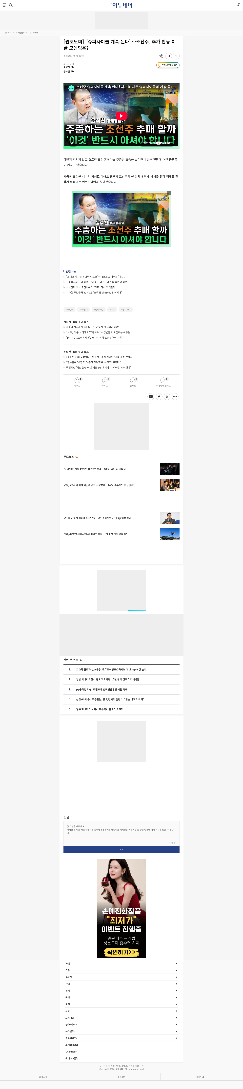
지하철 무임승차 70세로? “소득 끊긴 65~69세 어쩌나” (94, 292)
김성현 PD (68, 67)
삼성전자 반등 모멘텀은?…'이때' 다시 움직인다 (90, 287)
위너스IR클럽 (71, 1058)
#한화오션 (98, 309)
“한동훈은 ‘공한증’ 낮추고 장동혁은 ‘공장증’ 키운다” (93, 362)
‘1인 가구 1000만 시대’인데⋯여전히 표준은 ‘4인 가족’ (94, 337)
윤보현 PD (68, 71)
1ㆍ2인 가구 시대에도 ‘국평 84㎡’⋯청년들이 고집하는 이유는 (98, 332)
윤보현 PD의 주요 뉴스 (76, 352)
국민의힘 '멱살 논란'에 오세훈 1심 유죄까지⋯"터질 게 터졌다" (98, 367)
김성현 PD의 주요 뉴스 (76, 322)
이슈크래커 (33, 32)
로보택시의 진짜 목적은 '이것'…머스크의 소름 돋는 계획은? (97, 282)
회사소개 (43, 1076)
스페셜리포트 (71, 1044)
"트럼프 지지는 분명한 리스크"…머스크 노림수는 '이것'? (95, 276)
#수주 (112, 309)
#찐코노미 (125, 309)
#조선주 (69, 309)
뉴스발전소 (20, 32)
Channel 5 (71, 1051)
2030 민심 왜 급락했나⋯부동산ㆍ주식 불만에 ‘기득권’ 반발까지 (99, 357)
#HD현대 (84, 309)
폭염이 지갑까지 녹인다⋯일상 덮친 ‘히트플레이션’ (92, 327)
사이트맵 (200, 1076)
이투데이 (7, 32)
